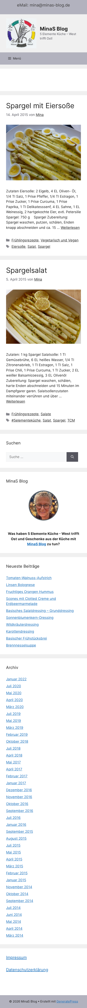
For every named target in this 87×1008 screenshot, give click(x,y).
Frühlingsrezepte (25, 240)
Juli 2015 (13, 845)
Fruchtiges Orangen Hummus (30, 592)
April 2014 (14, 928)
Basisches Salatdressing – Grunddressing (40, 611)
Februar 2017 (17, 776)
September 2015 (19, 832)
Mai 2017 (13, 762)
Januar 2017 (16, 783)
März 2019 (14, 728)
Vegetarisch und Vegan (60, 240)
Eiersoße (18, 247)
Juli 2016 (13, 818)
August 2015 (16, 838)
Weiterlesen (70, 228)
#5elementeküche (26, 420)
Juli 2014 (13, 908)
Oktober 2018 (17, 741)
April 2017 (14, 769)
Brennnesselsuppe (21, 645)
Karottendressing (20, 631)
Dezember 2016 (19, 790)
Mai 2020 (13, 693)
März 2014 (14, 935)
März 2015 (14, 866)
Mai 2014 (13, 922)
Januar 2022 (16, 679)
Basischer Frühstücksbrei (26, 638)
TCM (71, 420)
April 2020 (14, 700)
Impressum (16, 957)
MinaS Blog (54, 29)
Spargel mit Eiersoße (40, 105)
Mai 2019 (13, 721)
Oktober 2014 (17, 894)
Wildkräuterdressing (22, 624)
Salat (32, 247)
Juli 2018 (13, 748)
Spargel (44, 247)
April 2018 (14, 755)
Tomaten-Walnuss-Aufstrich (29, 578)
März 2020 (15, 707)
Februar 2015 (17, 873)
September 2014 (19, 901)
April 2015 (14, 859)
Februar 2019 (17, 735)
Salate (46, 414)
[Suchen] (72, 457)
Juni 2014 (14, 915)
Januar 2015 (16, 880)
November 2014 (19, 887)
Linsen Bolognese (20, 585)
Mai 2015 (13, 852)
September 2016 (19, 811)
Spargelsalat (26, 270)
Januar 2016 (16, 825)
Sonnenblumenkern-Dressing (29, 618)
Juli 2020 (13, 686)
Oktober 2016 (17, 804)
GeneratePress (67, 1001)
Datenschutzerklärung (27, 969)
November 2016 (19, 797)
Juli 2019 (13, 714)
